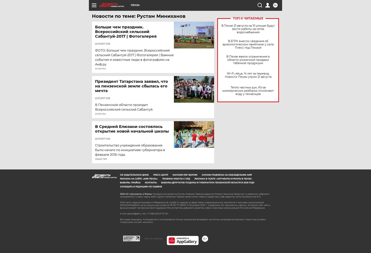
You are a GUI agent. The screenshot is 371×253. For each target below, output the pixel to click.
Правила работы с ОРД (176, 179)
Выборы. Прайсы (130, 182)
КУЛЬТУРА (100, 69)
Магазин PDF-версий (185, 175)
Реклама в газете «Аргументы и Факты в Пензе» (223, 179)
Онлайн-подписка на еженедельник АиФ (227, 175)
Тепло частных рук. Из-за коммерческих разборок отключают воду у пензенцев (248, 91)
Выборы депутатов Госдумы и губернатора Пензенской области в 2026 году (207, 182)
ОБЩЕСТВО (101, 159)
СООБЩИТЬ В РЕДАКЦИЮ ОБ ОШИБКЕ (141, 186)
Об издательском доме (134, 175)
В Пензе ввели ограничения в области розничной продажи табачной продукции (248, 60)
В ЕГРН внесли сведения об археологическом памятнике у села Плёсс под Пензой (248, 44)
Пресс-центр (160, 175)
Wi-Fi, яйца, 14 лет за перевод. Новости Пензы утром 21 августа (248, 75)
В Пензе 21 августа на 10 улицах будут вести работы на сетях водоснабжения (248, 29)
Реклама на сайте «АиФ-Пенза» (139, 179)
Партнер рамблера (153, 238)
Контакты (151, 182)
